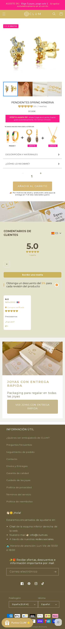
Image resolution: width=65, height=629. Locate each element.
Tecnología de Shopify (38, 627)
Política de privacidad (19, 487)
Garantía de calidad (17, 473)
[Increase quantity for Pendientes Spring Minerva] (40, 173)
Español (45, 604)
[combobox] (7, 264)
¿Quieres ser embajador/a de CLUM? (28, 437)
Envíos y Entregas (16, 466)
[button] (3, 13)
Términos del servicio (18, 494)
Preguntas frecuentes (19, 444)
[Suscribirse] (55, 571)
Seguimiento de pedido (20, 452)
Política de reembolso (19, 501)
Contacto (11, 459)
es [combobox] (56, 233)
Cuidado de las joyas (18, 480)
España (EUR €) (20, 604)
